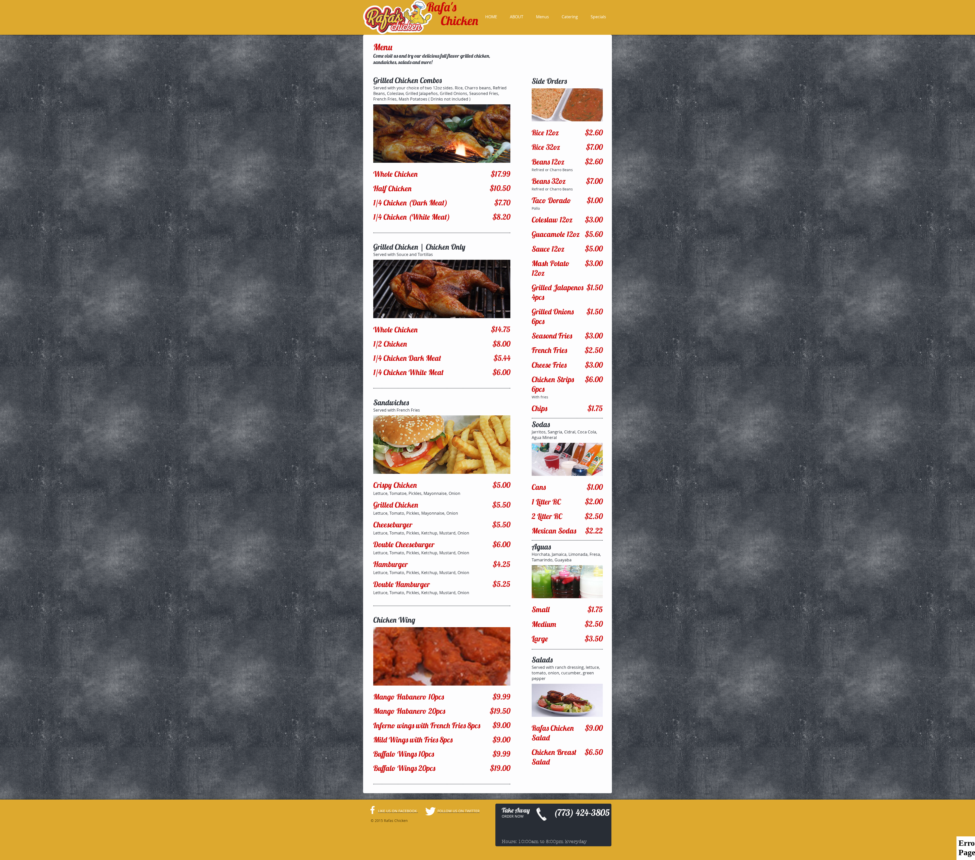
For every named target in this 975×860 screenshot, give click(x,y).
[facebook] (372, 810)
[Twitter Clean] (430, 811)
